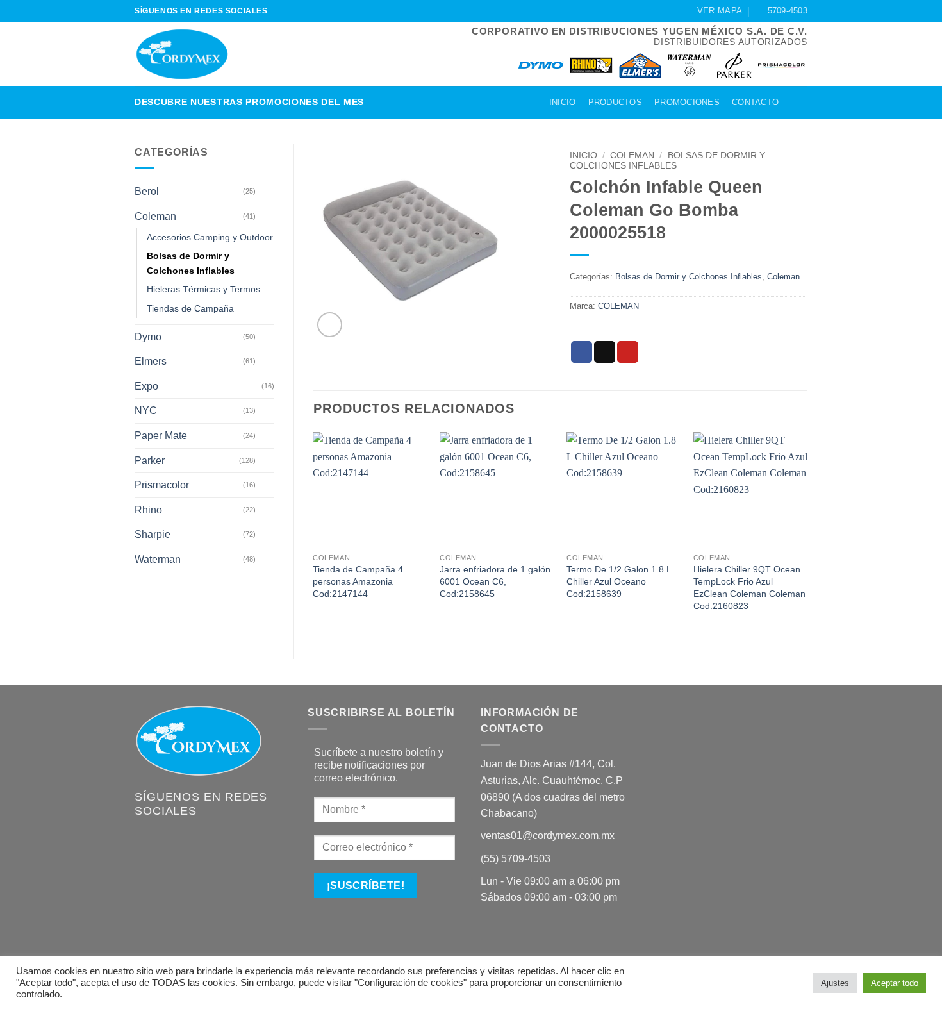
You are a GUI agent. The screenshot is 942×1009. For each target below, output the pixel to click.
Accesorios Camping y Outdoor (210, 237)
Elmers (151, 361)
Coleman (155, 216)
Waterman (158, 559)
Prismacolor (162, 484)
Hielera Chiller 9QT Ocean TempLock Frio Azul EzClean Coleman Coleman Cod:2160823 (749, 587)
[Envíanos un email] (291, 10)
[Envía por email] (604, 352)
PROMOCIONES (687, 102)
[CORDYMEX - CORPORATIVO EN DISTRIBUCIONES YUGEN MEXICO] (182, 54)
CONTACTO (755, 102)
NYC (146, 410)
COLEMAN (618, 306)
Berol (147, 191)
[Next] (806, 534)
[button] (796, 102)
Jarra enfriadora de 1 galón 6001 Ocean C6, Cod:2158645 (495, 581)
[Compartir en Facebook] (581, 352)
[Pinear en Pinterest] (627, 352)
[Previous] (314, 534)
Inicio (583, 155)
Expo (146, 386)
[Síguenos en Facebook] (279, 10)
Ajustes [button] (835, 983)
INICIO (562, 102)
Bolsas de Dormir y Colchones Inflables (191, 263)
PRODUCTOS (615, 102)
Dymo (148, 336)
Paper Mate (161, 435)
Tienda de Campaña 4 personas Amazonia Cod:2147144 (358, 581)
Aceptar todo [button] (894, 983)
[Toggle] (266, 191)
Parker (150, 460)
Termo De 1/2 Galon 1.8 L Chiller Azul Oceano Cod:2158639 (618, 581)
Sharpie (152, 534)
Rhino (148, 509)
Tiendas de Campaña (190, 308)
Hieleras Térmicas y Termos (203, 289)
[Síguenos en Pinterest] (304, 10)
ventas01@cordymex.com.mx (548, 835)
